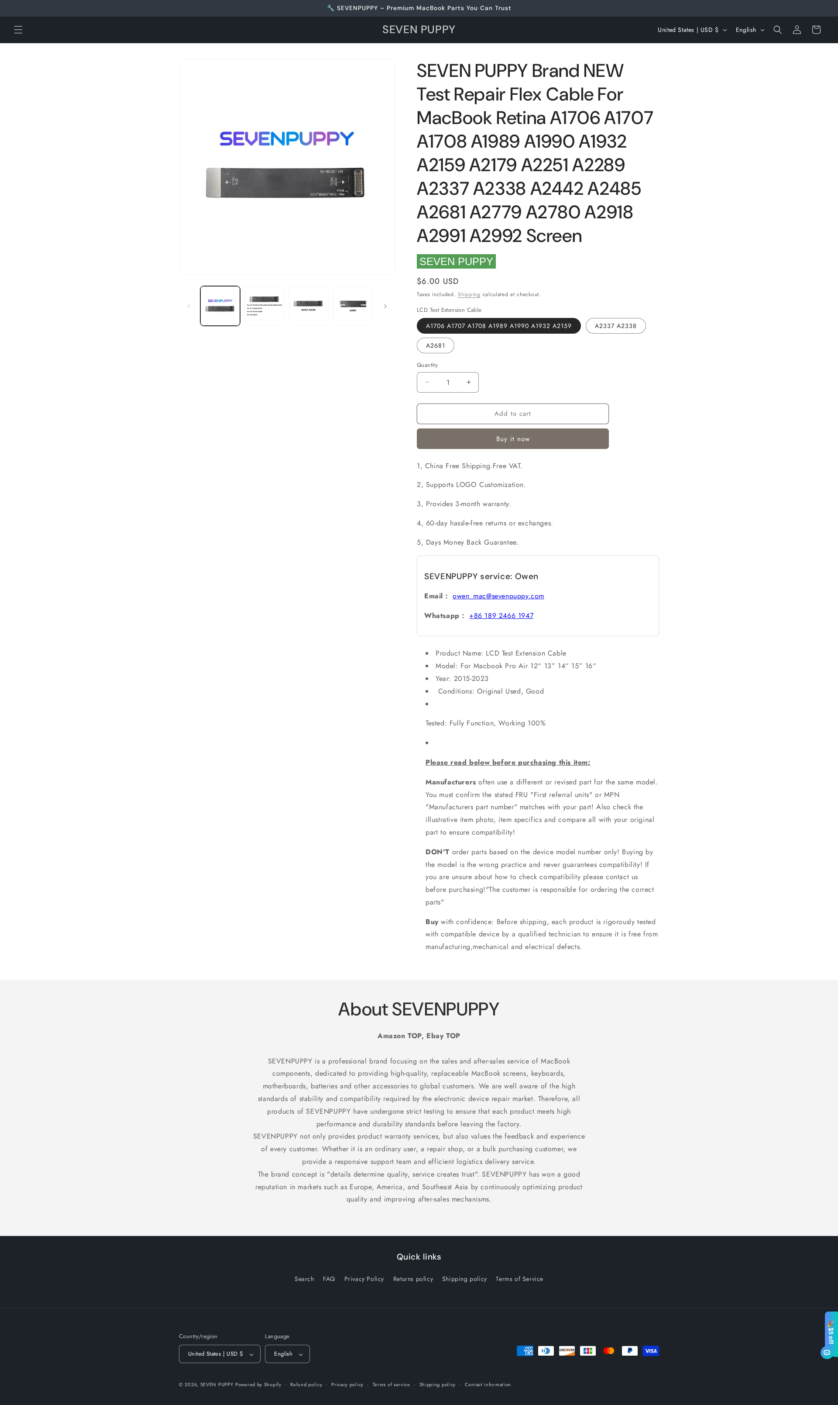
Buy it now (513, 439)
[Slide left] (188, 306)
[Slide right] (385, 306)
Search (304, 1278)
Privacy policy (347, 1384)
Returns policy (413, 1278)
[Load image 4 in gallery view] (353, 306)
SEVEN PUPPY (456, 261)
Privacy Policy (364, 1278)
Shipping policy (464, 1278)
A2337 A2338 (616, 325)
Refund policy (306, 1384)
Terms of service (391, 1384)
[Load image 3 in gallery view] (309, 306)
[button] (18, 29)
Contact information (488, 1384)
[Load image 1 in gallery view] (220, 306)
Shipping (469, 294)
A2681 (435, 345)
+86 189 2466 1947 (501, 616)
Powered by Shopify (258, 1384)
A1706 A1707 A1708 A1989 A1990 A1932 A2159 (499, 325)
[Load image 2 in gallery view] (264, 306)
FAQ (329, 1278)
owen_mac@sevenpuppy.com (498, 596)
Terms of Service (519, 1278)
